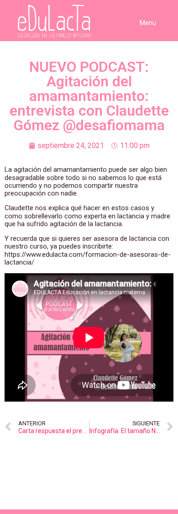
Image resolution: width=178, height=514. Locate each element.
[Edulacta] (51, 21)
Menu (148, 22)
